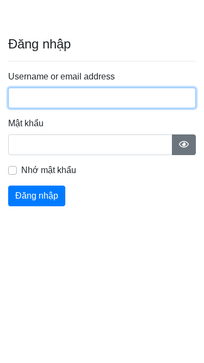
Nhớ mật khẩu (48, 170)
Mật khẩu (26, 123)
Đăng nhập (36, 195)
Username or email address (61, 76)
